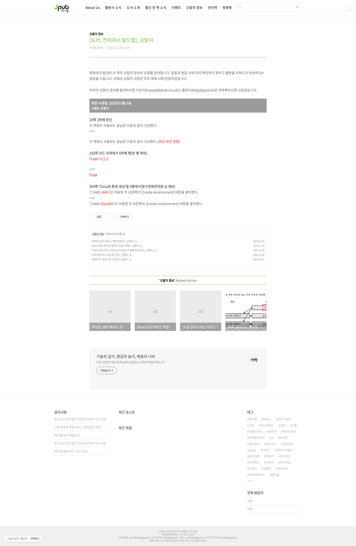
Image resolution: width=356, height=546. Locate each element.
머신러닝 (285, 462)
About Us (92, 7)
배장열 (275, 475)
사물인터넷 (255, 431)
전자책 (212, 7)
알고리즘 (254, 456)
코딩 (282, 425)
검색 (297, 7)
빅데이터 (282, 468)
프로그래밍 (284, 419)
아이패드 (254, 462)
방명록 (227, 7)
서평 (294, 425)
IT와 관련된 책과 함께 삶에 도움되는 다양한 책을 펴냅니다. (131, 362)
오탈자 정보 (194, 7)
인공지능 (288, 444)
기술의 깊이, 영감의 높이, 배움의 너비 (125, 356)
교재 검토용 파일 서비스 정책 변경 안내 (77, 427)
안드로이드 (267, 425)
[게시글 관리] (110, 217)
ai (272, 437)
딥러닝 (267, 419)
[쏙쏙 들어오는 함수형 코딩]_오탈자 (110, 255)
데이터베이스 (257, 475)
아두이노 (271, 444)
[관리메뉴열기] (349, 7)
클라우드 (285, 456)
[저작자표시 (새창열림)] (134, 217)
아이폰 (284, 437)
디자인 (253, 468)
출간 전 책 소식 (155, 7)
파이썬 (272, 431)
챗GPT (270, 456)
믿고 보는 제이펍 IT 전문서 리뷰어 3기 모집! (80, 419)
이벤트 (176, 7)
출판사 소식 (113, 7)
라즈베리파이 (257, 437)
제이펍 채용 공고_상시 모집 (70, 451)
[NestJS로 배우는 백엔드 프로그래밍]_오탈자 (115, 246)
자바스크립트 (284, 450)
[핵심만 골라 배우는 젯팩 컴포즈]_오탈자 (113, 241)
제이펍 (253, 419)
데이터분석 (289, 431)
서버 (251, 425)
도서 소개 (133, 7)
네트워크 (254, 444)
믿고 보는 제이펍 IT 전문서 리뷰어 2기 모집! (80, 443)
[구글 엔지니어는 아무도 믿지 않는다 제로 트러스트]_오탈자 (122, 250)
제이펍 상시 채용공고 (67, 435)
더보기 (250, 480)
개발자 (267, 468)
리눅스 (266, 450)
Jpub (252, 450)
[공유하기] (105, 217)
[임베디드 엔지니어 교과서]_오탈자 (110, 259)
